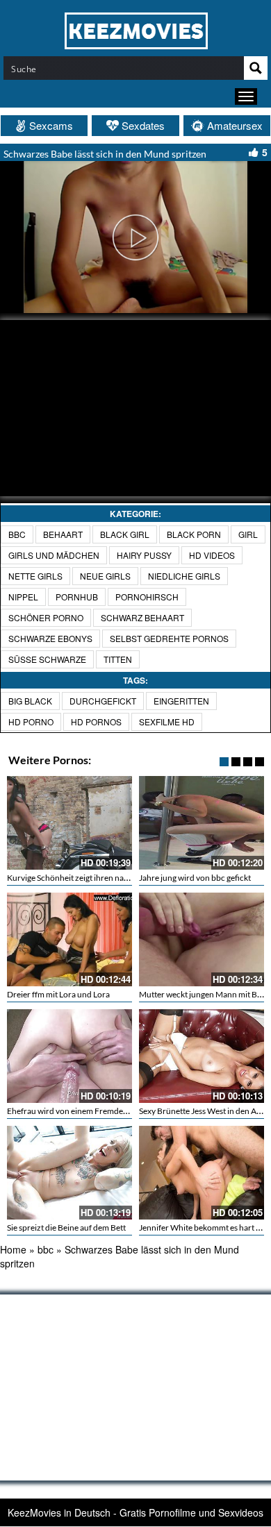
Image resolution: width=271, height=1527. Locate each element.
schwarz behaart (142, 617)
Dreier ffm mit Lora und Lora (58, 994)
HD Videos (212, 555)
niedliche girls (184, 576)
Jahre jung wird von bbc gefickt (195, 877)
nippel (23, 596)
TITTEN (118, 659)
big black (30, 701)
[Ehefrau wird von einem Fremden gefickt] (69, 1056)
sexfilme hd (167, 721)
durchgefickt (102, 701)
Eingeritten (181, 701)
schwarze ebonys (50, 638)
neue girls (105, 576)
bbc (17, 534)
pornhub (77, 596)
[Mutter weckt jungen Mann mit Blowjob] (201, 939)
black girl (124, 534)
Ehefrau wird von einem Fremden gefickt (80, 1111)
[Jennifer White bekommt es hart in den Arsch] (201, 1173)
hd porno (31, 721)
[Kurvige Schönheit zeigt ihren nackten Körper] (69, 823)
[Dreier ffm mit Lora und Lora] (69, 939)
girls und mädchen (53, 555)
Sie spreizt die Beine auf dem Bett (66, 1227)
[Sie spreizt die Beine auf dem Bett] (69, 1173)
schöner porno (45, 617)
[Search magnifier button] (256, 68)
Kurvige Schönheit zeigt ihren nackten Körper (89, 877)
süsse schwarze (47, 659)
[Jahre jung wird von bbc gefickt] (201, 823)
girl (248, 534)
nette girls (35, 576)
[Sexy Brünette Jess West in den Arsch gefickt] (201, 1056)
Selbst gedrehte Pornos (169, 638)
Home (13, 1249)
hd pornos (96, 721)
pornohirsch (147, 596)
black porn (194, 534)
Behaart (63, 534)
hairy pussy (144, 555)
